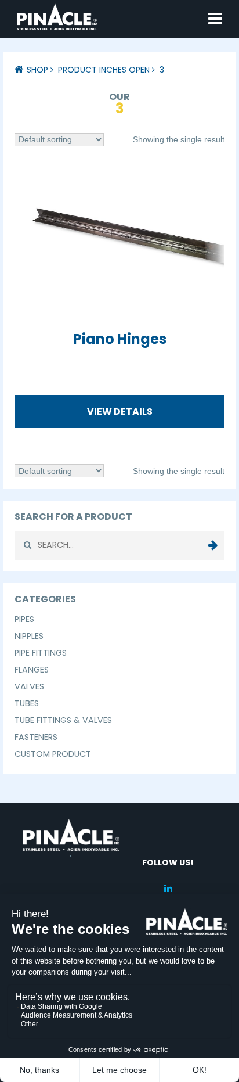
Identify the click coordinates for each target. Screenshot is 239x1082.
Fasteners (36, 737)
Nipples (29, 636)
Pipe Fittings (41, 653)
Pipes (24, 619)
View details (120, 411)
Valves (29, 686)
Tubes (27, 703)
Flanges (32, 669)
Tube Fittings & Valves (63, 720)
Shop (37, 70)
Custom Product (53, 754)
